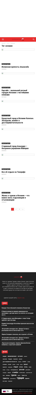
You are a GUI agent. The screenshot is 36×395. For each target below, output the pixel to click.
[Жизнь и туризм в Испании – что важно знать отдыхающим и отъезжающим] (18, 185)
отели (21, 367)
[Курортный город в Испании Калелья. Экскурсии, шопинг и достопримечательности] (18, 108)
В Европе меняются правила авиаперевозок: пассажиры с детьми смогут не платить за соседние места (17, 313)
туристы (6, 378)
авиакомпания (12, 356)
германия (15, 359)
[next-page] (22, 209)
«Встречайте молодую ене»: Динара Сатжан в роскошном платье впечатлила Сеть (15, 329)
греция (20, 359)
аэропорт (5, 359)
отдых (16, 367)
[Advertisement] (18, 18)
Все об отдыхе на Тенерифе (13, 172)
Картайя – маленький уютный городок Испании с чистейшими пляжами (15, 92)
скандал (4, 372)
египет (24, 361)
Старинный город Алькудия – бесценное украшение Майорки (15, 147)
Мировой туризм (6, 64)
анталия (20, 356)
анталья (25, 356)
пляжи (4, 369)
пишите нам (20, 298)
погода (7, 369)
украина (27, 378)
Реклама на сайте (22, 393)
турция (20, 378)
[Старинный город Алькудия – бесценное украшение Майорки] (18, 136)
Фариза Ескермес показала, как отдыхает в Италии (17, 334)
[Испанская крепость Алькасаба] (18, 57)
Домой (3, 43)
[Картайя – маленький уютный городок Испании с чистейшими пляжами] (18, 80)
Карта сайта (14, 393)
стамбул (15, 372)
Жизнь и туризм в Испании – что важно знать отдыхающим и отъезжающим (15, 197)
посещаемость (14, 369)
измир (28, 361)
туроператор (13, 378)
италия (9, 364)
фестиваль (5, 381)
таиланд (8, 375)
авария (4, 356)
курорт (26, 364)
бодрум (10, 359)
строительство (29, 372)
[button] (3, 39)
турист (19, 375)
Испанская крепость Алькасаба (15, 67)
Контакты (29, 393)
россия (21, 369)
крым (21, 364)
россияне (28, 369)
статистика (22, 372)
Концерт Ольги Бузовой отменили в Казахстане (16, 308)
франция (10, 381)
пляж (30, 367)
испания (5, 364)
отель (26, 367)
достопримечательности (10, 361)
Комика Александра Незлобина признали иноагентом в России (18, 324)
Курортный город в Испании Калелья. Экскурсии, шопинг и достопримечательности (18, 120)
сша (4, 375)
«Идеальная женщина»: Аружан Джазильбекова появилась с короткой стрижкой (16, 343)
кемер (13, 364)
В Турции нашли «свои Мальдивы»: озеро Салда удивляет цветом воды (16, 319)
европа (19, 361)
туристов (24, 375)
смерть (9, 372)
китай (17, 364)
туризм (13, 375)
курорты (5, 367)
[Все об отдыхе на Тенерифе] (18, 162)
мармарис (10, 367)
